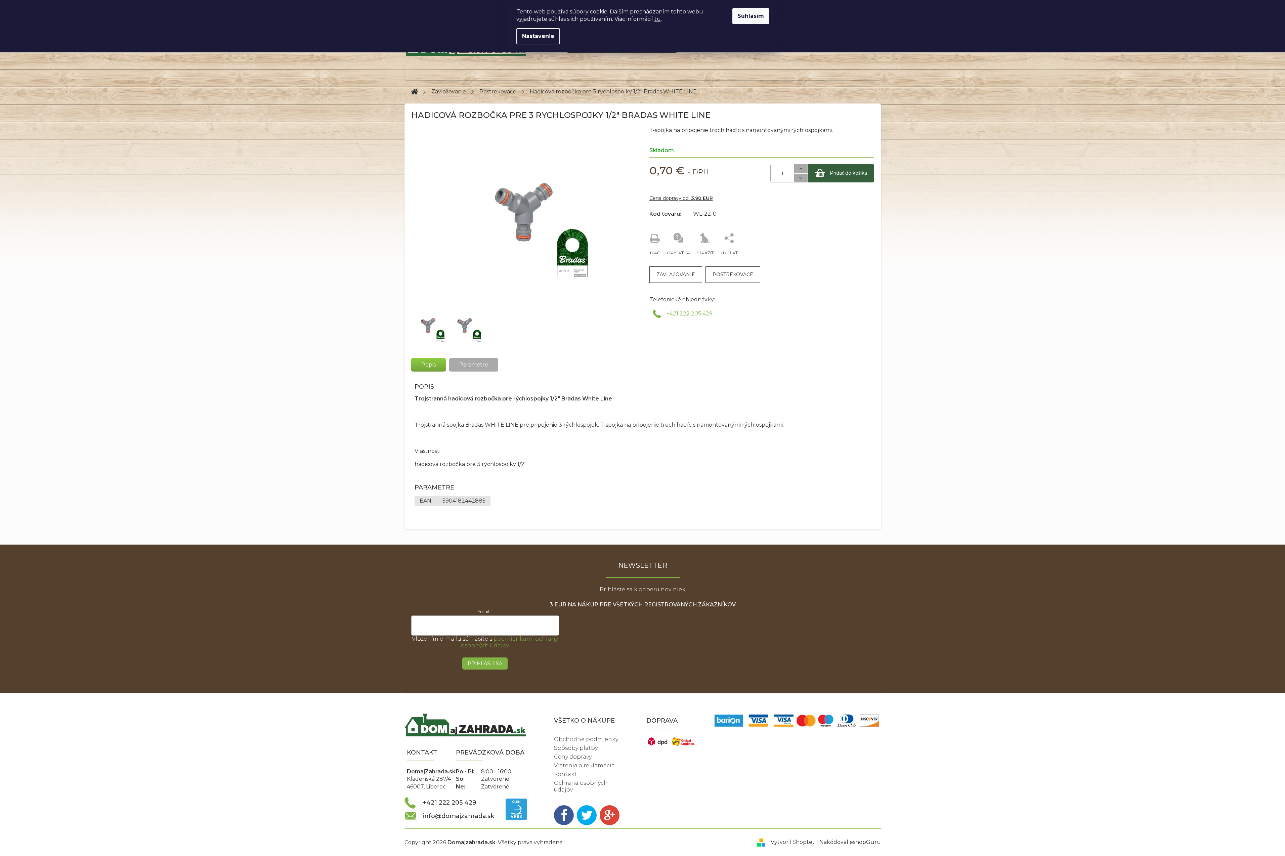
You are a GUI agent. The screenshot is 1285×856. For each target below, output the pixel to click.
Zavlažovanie (675, 274)
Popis (428, 364)
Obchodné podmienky (586, 739)
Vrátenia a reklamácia (584, 765)
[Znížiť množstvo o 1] (801, 178)
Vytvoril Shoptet (793, 842)
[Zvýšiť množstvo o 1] (801, 168)
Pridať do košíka (848, 173)
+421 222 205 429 (690, 313)
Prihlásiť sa (485, 663)
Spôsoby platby (576, 748)
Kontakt (565, 774)
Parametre (473, 364)
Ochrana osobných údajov (581, 786)
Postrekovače (733, 274)
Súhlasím (750, 16)
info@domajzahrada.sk (458, 816)
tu (657, 19)
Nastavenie (538, 36)
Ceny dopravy (573, 757)
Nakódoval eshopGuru (850, 842)
